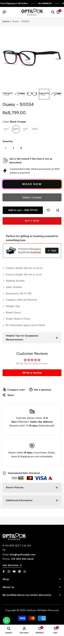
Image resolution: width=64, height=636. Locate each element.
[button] (48, 210)
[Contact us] (6, 620)
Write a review (32, 372)
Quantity (8, 141)
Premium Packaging (29, 249)
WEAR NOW (32, 184)
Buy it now (32, 220)
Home (6, 21)
